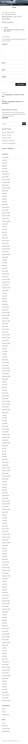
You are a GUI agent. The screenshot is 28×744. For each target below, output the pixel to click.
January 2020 (5, 365)
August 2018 (5, 412)
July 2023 (4, 260)
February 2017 (5, 462)
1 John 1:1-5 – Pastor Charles (8, 143)
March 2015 (5, 526)
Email (4, 69)
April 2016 (4, 490)
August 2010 (5, 678)
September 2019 (6, 376)
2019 (5, 29)
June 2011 (4, 650)
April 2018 (4, 423)
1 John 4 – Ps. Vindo (6, 135)
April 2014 (4, 556)
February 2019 (5, 395)
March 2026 (5, 171)
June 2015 (4, 517)
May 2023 (4, 265)
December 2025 (6, 179)
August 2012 (5, 612)
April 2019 (4, 390)
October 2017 (5, 440)
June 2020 (4, 351)
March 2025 (5, 204)
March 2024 (5, 237)
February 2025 (5, 207)
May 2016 (4, 487)
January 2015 (5, 531)
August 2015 (5, 512)
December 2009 (6, 700)
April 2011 (4, 656)
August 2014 (5, 545)
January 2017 (5, 465)
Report (3, 709)
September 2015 (6, 509)
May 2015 (4, 520)
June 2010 (4, 684)
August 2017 (5, 445)
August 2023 (5, 257)
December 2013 (6, 567)
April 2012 (4, 623)
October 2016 (5, 473)
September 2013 (6, 576)
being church (10, 29)
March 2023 (5, 271)
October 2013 (5, 573)
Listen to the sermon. (8, 22)
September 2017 (6, 443)
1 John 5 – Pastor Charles (8, 132)
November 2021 (6, 315)
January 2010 (5, 697)
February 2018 (5, 429)
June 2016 (4, 484)
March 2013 (5, 592)
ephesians (18, 29)
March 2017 (5, 459)
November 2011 (6, 636)
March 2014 (5, 559)
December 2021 (6, 312)
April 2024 (4, 235)
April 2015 (4, 523)
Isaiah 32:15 (5, 117)
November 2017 (6, 437)
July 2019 (4, 382)
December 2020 (6, 334)
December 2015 (6, 501)
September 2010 (6, 675)
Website (4, 76)
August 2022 (5, 290)
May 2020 (4, 354)
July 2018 (4, 415)
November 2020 (6, 337)
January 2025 (5, 210)
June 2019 (4, 384)
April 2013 (4, 589)
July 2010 (4, 681)
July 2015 (4, 515)
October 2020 (5, 340)
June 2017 (4, 451)
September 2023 (6, 254)
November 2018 (6, 404)
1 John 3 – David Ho (6, 138)
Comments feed (6, 728)
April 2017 (4, 456)
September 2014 (6, 542)
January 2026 (5, 176)
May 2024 (4, 232)
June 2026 (4, 163)
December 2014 (6, 534)
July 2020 (4, 348)
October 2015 (5, 506)
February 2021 (5, 329)
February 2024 (5, 240)
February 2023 (5, 273)
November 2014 (6, 537)
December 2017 (6, 434)
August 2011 (5, 645)
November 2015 (6, 503)
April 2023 (4, 268)
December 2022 (6, 279)
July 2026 (4, 160)
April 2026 (4, 168)
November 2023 (6, 249)
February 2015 (5, 528)
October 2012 (5, 606)
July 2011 (4, 648)
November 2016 (6, 470)
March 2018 (5, 426)
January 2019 (5, 398)
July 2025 (4, 193)
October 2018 (5, 406)
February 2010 (5, 695)
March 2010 (5, 692)
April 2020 (4, 357)
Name (4, 62)
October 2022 (5, 285)
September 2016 (6, 476)
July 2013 (4, 581)
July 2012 (4, 614)
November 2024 (6, 215)
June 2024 (4, 229)
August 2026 (5, 157)
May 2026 (4, 165)
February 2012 (5, 628)
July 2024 (4, 226)
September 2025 (6, 188)
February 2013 (5, 595)
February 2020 (5, 362)
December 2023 (6, 246)
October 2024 (5, 218)
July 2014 (4, 548)
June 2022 (4, 296)
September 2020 (6, 343)
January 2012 (5, 631)
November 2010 (6, 670)
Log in (3, 723)
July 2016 (4, 481)
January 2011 (5, 664)
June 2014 (4, 551)
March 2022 (5, 304)
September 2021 (6, 321)
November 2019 (6, 370)
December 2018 (6, 401)
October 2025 (5, 185)
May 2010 (4, 686)
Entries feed (5, 725)
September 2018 (6, 409)
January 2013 (5, 598)
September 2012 (6, 609)
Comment (5, 44)
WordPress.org (5, 731)
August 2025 (5, 190)
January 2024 (5, 243)
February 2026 (5, 174)
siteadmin (13, 12)
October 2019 (5, 373)
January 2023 (5, 276)
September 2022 (6, 287)
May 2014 (4, 553)
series (9, 31)
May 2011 (4, 653)
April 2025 (4, 201)
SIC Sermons (8, 2)
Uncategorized (5, 714)
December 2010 (6, 667)
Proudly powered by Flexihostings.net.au (10, 740)
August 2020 (5, 346)
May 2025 (4, 199)
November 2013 (6, 570)
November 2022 (6, 282)
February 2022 (5, 307)
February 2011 (5, 661)
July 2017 (4, 448)
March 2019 (5, 393)
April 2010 (4, 689)
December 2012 (6, 600)
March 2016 (5, 492)
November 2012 (6, 603)
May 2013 (4, 587)
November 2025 (6, 182)
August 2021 (5, 323)
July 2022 (4, 293)
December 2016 (6, 467)
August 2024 (5, 224)
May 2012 (4, 620)
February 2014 (5, 562)
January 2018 (5, 431)
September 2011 (6, 642)
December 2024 (6, 213)
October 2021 (5, 318)
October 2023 (5, 251)
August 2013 (5, 578)
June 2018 (4, 418)
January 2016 (5, 498)
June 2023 (4, 262)
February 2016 (5, 495)
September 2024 (6, 221)
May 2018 (4, 420)
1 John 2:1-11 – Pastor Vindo (8, 140)
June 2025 (4, 196)
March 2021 (5, 326)
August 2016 (5, 479)
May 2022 (4, 298)
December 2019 (6, 368)
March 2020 (5, 359)
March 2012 (5, 625)
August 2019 (5, 379)
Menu (14, 7)
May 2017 (4, 454)
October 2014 (5, 539)
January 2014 (5, 564)
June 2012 (4, 617)
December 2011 (6, 634)
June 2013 (4, 584)
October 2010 (5, 673)
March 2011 (5, 659)
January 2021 (5, 332)
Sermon (6, 27)
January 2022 (5, 310)
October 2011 (5, 639)
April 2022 (4, 301)
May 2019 (4, 387)
